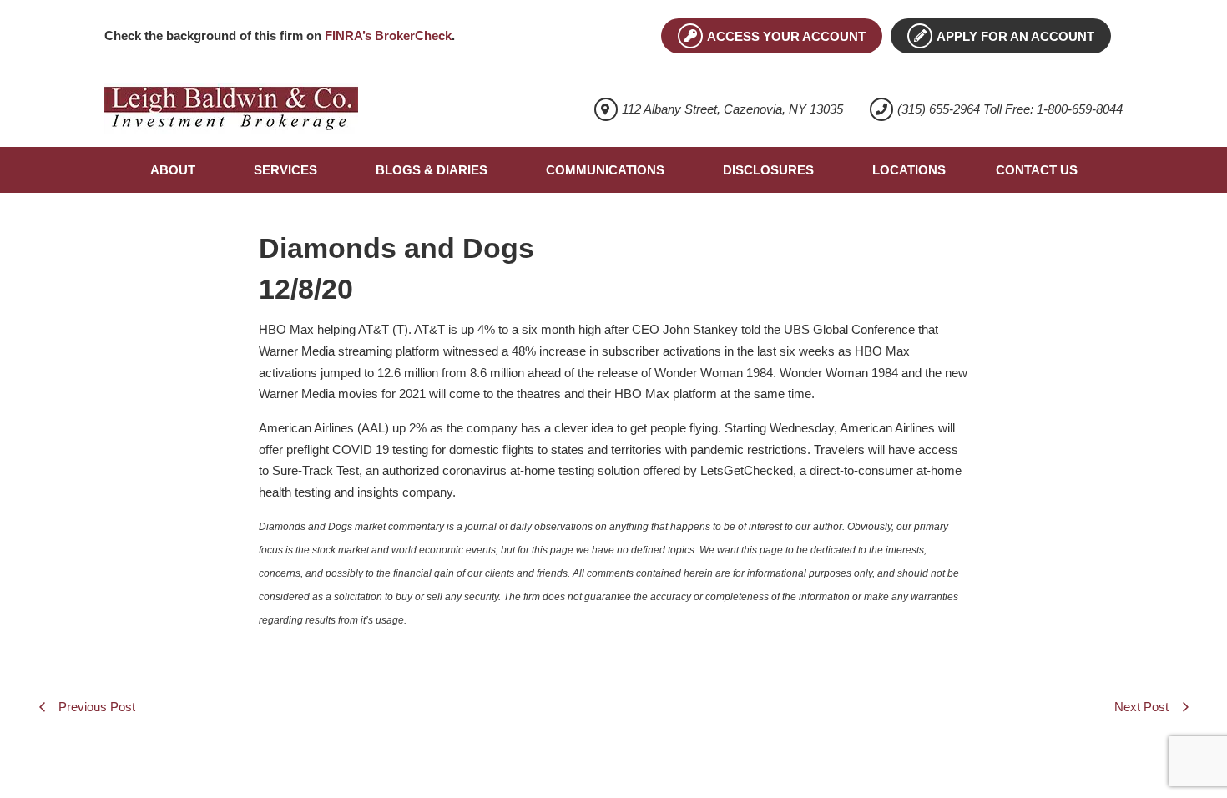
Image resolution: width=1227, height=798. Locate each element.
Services (285, 170)
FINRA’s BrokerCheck (388, 35)
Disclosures (768, 170)
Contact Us (1037, 170)
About (172, 170)
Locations (909, 170)
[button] (177, 170)
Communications (605, 170)
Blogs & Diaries (431, 170)
